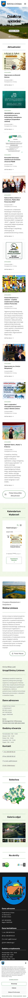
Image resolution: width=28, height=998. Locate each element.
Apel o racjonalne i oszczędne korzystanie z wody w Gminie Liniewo (12, 406)
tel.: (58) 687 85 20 (9, 751)
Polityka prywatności (17, 995)
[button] (25, 963)
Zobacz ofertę (14, 31)
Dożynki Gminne (15, 547)
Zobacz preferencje (14, 992)
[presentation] (14, 61)
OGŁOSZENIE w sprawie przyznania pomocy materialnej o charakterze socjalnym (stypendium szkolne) (13, 117)
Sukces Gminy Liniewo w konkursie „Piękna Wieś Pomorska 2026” (12, 200)
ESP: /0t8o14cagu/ (9, 765)
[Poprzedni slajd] (3, 830)
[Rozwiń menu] (25, 3)
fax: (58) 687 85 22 (9, 756)
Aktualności (7, 72)
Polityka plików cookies (7, 995)
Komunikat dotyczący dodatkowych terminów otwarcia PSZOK (12, 159)
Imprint (24, 995)
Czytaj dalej (9, 85)
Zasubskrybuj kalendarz (14, 559)
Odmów (14, 988)
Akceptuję (14, 983)
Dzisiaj (14, 553)
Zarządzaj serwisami (13, 979)
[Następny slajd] (24, 830)
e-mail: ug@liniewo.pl (10, 761)
